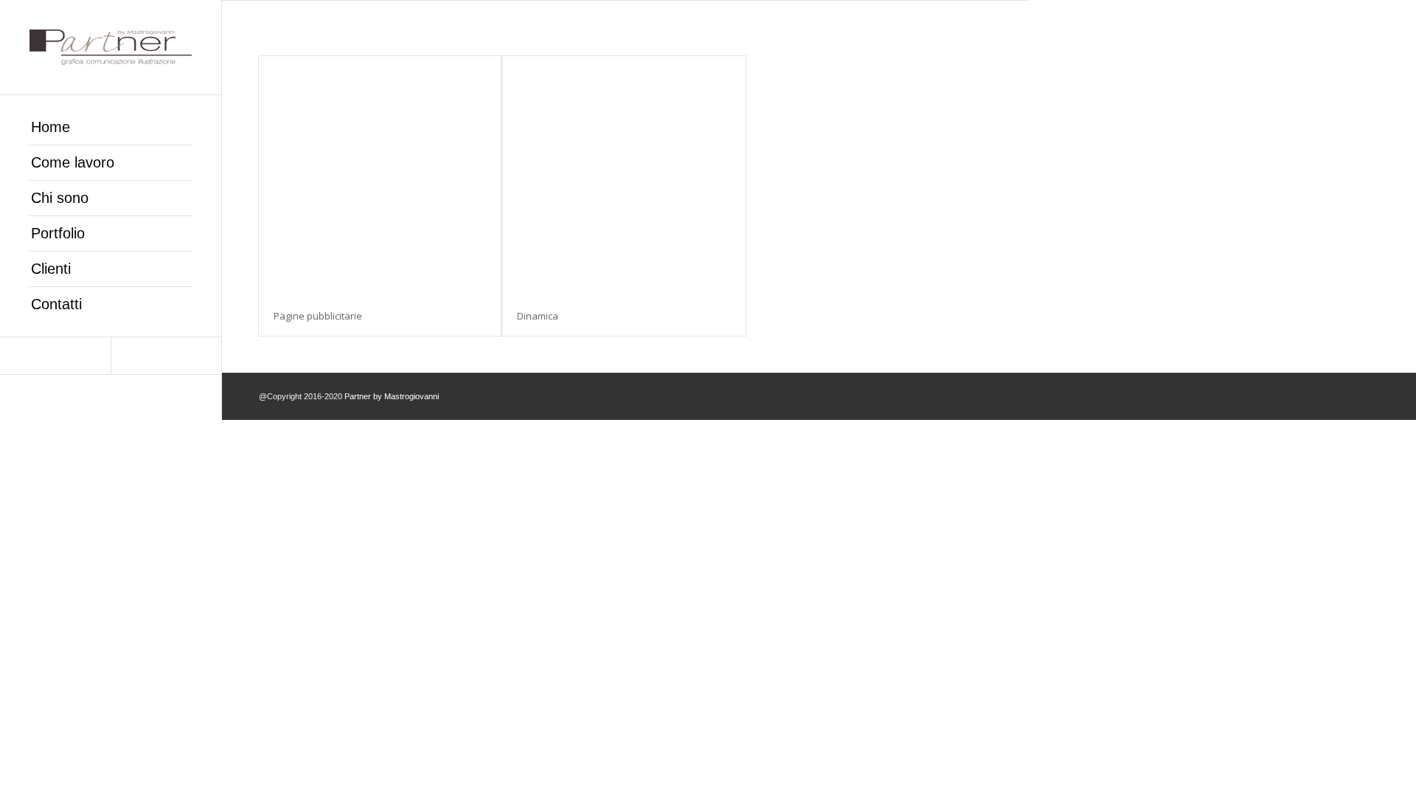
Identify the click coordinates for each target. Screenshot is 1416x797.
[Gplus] (55, 355)
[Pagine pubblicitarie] (380, 176)
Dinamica (537, 315)
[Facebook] (166, 355)
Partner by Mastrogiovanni (391, 396)
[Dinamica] (623, 176)
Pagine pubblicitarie (318, 315)
